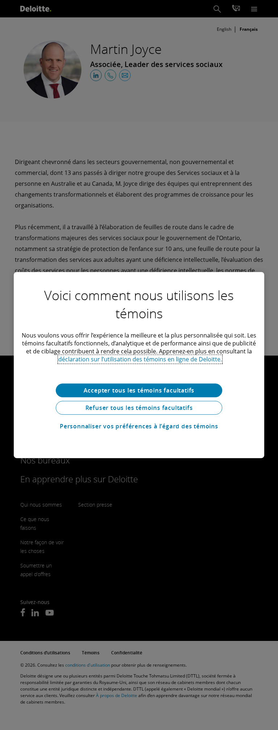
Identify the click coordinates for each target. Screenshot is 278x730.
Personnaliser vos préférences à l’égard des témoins (139, 426)
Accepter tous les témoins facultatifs (139, 390)
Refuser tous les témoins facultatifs (139, 408)
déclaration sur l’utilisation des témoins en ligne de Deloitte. (140, 359)
